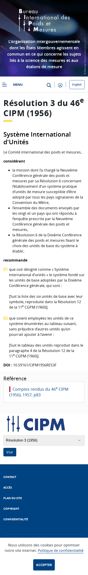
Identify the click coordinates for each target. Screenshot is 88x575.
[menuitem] (9, 477)
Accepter (44, 565)
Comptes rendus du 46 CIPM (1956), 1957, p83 (38, 391)
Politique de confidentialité (60, 550)
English (77, 84)
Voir (9, 452)
